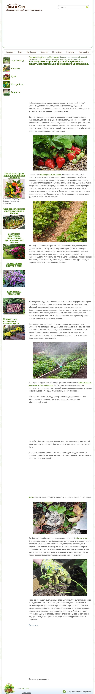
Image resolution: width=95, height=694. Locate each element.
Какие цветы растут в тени (14, 264)
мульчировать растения (50, 174)
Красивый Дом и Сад (16, 6)
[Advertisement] (48, 30)
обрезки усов (81, 538)
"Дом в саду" (25, 688)
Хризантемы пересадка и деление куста (11, 321)
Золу (31, 497)
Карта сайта (26, 693)
